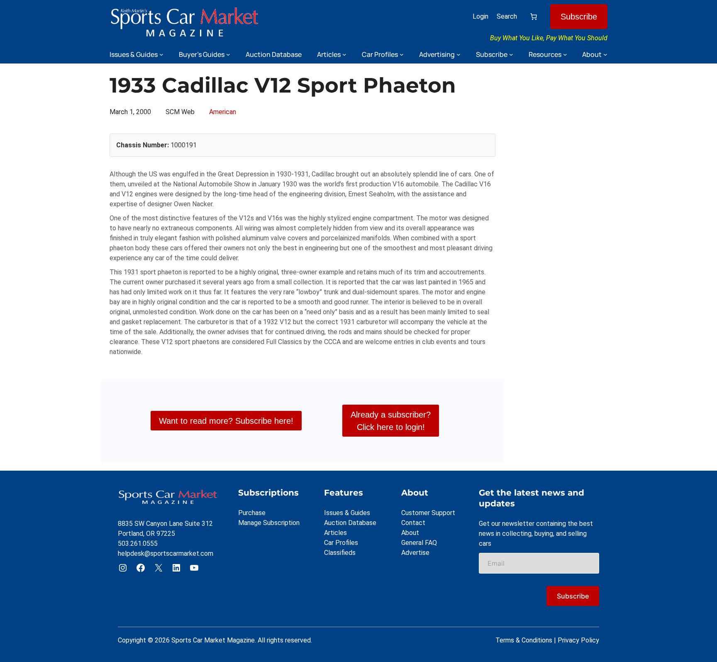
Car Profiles (341, 543)
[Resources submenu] (565, 54)
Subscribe (579, 16)
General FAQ (419, 543)
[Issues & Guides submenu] (161, 54)
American (222, 112)
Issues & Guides (347, 513)
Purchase (252, 513)
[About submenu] (605, 54)
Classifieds (340, 553)
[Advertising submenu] (458, 54)
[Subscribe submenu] (511, 54)
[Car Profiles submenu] (402, 54)
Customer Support (428, 513)
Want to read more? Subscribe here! (226, 420)
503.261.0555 (138, 543)
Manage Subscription (269, 523)
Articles (335, 533)
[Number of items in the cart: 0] (533, 16)
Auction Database (350, 523)
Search (507, 16)
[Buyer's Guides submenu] (228, 54)
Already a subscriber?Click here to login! (391, 421)
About (410, 533)
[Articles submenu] (344, 54)
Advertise (415, 553)
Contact (413, 523)
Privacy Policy (578, 640)
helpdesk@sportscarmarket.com (165, 553)
